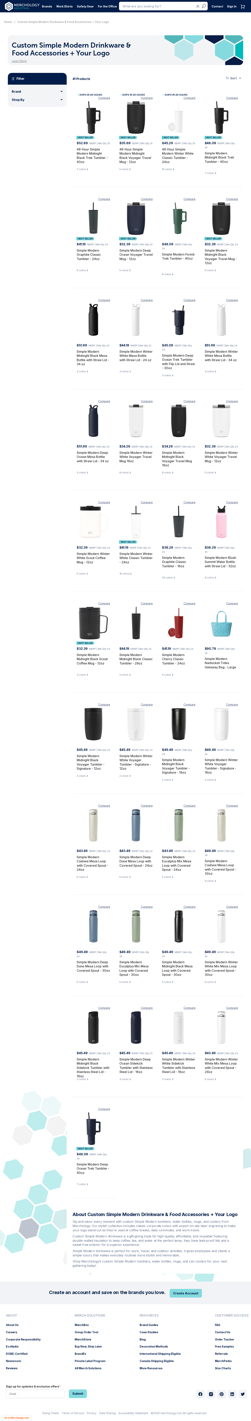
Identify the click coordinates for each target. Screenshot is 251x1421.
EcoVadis (14, 1346)
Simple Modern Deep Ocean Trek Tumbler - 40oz (93, 1168)
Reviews (14, 1368)
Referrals (223, 1353)
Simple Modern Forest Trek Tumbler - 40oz (178, 256)
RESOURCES (149, 1315)
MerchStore (85, 1339)
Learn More (19, 61)
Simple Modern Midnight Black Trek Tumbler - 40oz (219, 157)
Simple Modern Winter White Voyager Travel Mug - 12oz (221, 457)
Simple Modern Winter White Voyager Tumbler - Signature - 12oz (136, 762)
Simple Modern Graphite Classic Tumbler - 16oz (174, 562)
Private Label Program (92, 1361)
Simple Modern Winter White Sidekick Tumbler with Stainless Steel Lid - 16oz (178, 1065)
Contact (217, 6)
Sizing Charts (50, 1413)
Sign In (231, 6)
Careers (13, 1332)
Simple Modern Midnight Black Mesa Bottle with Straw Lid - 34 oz (93, 358)
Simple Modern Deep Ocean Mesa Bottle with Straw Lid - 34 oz (93, 457)
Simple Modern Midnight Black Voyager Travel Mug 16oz (177, 459)
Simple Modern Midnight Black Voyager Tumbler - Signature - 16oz (176, 766)
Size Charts (225, 1368)
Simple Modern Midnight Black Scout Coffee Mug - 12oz (92, 659)
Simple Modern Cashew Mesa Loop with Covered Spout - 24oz (92, 863)
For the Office (107, 6)
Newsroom (15, 1361)
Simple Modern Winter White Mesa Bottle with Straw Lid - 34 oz (221, 356)
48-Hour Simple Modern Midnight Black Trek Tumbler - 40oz (92, 155)
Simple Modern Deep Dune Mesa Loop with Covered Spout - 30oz (93, 966)
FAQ (219, 1325)
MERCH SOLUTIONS (90, 1315)
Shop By (18, 100)
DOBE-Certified (18, 1353)
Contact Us (225, 1332)
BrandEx (82, 1353)
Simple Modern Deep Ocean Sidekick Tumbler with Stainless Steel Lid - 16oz (136, 1065)
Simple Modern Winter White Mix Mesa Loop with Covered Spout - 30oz (221, 968)
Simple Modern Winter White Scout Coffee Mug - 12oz (93, 558)
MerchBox (84, 1325)
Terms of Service (73, 1413)
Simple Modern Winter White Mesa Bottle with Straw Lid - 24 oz (136, 356)
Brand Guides (151, 1325)
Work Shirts (64, 6)
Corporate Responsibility (25, 1339)
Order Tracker (226, 1339)
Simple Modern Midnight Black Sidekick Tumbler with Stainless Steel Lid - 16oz (93, 1067)
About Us (14, 1325)
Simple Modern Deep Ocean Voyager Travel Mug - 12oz (136, 254)
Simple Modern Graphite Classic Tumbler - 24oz (89, 254)
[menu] (24, 1343)
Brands (47, 6)
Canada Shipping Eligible (159, 1361)
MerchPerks (225, 1361)
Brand (16, 91)
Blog (145, 1339)
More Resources (153, 1368)
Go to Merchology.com (16, 1417)
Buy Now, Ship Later (90, 1346)
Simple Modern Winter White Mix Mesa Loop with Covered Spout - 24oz (221, 1065)
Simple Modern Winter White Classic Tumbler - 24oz (136, 558)
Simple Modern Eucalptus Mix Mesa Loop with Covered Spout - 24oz (176, 863)
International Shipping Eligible (162, 1353)
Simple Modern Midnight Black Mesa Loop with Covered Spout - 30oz (177, 968)
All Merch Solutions (90, 1368)
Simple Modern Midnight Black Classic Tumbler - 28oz (136, 659)
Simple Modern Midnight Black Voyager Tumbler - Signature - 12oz (91, 762)
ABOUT (11, 1315)
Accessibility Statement (133, 1413)
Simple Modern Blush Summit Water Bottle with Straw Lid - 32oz (220, 562)
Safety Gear (85, 6)
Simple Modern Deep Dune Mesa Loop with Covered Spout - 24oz (136, 861)
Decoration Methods (156, 1346)
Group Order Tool (88, 1332)
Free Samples (226, 1346)
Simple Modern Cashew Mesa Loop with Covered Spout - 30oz (220, 867)
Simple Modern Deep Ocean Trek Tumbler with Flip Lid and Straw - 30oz (178, 361)
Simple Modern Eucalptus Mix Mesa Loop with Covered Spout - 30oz (134, 968)
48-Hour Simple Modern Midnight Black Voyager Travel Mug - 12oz (135, 155)
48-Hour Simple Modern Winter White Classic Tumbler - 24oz (178, 155)
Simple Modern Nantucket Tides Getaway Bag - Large (220, 663)
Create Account (185, 1293)
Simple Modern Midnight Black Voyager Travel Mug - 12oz (221, 256)
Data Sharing (107, 1413)
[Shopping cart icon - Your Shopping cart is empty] (243, 10)
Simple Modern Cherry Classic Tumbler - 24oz (173, 659)
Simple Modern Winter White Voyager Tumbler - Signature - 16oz (221, 766)
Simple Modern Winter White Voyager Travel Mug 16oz (136, 457)
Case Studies (151, 1332)
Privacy (91, 1413)
